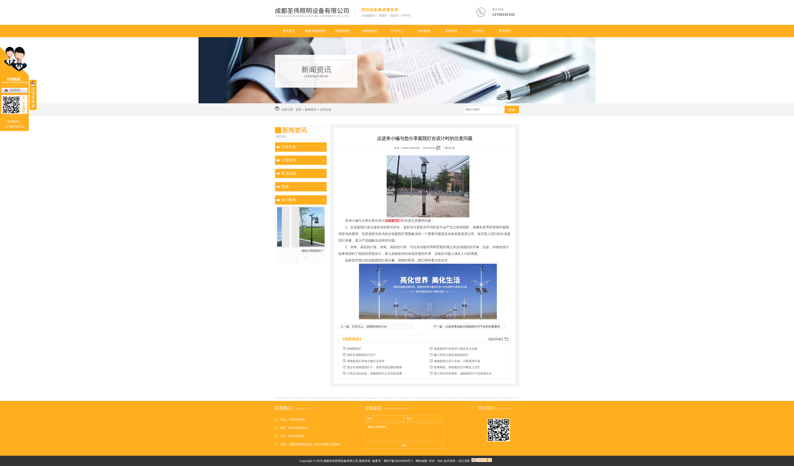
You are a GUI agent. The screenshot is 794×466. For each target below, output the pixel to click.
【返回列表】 (495, 339)
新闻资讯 (451, 31)
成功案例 (424, 31)
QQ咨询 (15, 90)
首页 (298, 109)
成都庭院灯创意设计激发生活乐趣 (455, 348)
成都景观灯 (342, 31)
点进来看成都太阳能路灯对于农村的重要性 (472, 326)
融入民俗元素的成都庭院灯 (451, 354)
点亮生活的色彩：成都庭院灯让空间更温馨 (374, 373)
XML (440, 460)
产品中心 (397, 31)
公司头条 (325, 109)
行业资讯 (288, 160)
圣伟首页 (288, 31)
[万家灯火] (481, 460)
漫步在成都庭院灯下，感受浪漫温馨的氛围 (374, 367)
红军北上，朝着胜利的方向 (369, 326)
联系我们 (505, 31)
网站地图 (421, 460)
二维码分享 (448, 148)
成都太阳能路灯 (315, 31)
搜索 (511, 110)
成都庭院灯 (370, 31)
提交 (404, 445)
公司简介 (478, 31)
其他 (285, 187)
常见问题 (288, 173)
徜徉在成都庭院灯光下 (361, 354)
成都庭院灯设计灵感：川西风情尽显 (457, 361)
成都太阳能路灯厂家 (301, 250)
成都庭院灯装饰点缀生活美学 (366, 361)
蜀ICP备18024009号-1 (398, 460)
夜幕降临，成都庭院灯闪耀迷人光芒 (457, 367)
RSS (432, 460)
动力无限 (464, 460)
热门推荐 (288, 200)
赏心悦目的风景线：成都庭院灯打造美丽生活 (463, 373)
